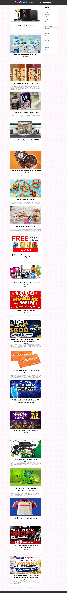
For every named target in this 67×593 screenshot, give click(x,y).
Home (29, 2)
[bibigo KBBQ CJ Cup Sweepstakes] (26, 449)
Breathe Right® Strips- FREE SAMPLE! (26, 112)
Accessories (46, 9)
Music (45, 35)
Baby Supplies (47, 14)
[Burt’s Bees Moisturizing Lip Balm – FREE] (26, 73)
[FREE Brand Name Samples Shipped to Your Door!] (26, 272)
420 (27, 587)
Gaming (46, 28)
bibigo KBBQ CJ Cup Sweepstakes (26, 459)
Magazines (46, 33)
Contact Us (32, 2)
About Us (37, 2)
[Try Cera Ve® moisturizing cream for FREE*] (26, 44)
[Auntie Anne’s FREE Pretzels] (26, 188)
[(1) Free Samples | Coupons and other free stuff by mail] (26, 244)
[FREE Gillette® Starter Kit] (26, 15)
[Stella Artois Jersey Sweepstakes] (26, 507)
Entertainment (47, 23)
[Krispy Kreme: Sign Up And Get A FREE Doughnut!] (26, 129)
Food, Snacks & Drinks (48, 26)
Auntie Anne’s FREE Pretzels (26, 199)
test (43, 9)
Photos (46, 38)
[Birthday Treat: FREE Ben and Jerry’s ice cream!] (26, 160)
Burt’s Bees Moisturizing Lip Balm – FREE (26, 83)
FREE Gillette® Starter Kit (26, 26)
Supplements (47, 49)
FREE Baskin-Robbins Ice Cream (26, 226)
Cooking (46, 21)
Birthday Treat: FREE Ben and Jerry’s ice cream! (26, 171)
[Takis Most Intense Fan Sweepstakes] (26, 420)
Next (30, 587)
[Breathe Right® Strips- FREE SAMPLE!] (26, 101)
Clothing (46, 19)
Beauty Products (47, 16)
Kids (45, 31)
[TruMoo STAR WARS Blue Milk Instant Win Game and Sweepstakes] (26, 389)
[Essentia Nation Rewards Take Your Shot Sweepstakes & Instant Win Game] (26, 535)
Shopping (46, 42)
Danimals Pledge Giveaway (26, 311)
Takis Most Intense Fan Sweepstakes (26, 431)
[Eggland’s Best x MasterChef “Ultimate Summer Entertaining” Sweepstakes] (26, 565)
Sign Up (41, 2)
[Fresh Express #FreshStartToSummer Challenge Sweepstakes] (26, 477)
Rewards (46, 40)
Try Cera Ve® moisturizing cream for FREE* (26, 55)
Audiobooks (46, 12)
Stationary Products (47, 45)
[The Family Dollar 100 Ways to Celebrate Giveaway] (26, 359)
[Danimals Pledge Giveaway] (26, 300)
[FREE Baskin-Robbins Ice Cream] (26, 215)
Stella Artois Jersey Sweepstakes (26, 518)
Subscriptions (47, 47)
